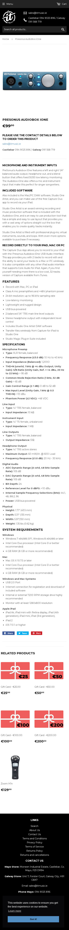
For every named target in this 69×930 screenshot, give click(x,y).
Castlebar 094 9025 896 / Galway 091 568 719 (46, 20)
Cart (64, 4)
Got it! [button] (33, 919)
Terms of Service (34, 846)
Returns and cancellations (34, 855)
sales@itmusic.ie (37, 12)
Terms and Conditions (34, 838)
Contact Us (34, 834)
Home (5, 39)
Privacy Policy (34, 842)
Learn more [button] (14, 911)
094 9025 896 (42, 891)
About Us (34, 830)
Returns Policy (34, 850)
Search (34, 826)
